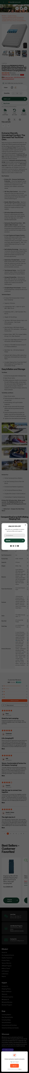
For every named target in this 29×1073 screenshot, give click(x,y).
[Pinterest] (13, 546)
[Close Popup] (25, 525)
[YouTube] (18, 546)
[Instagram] (15, 546)
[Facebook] (11, 546)
